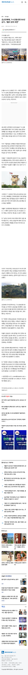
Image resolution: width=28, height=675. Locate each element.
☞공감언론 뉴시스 (7, 376)
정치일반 (7, 16)
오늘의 (7, 576)
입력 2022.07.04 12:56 (11, 26)
